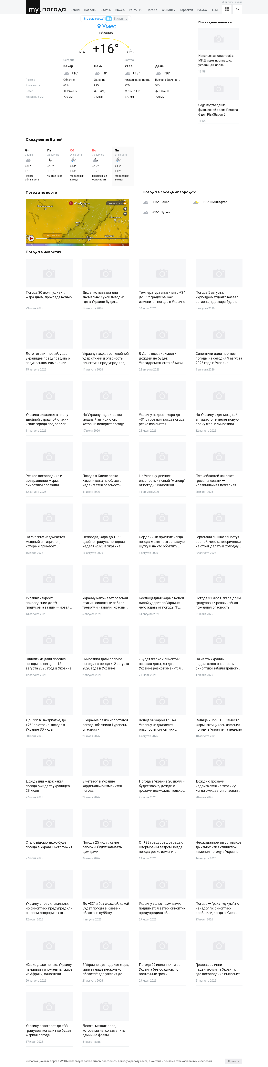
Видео (120, 10)
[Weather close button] (77, 222)
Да (109, 18)
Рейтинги (135, 10)
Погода (54, 9)
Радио (202, 10)
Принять (233, 1061)
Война (75, 10)
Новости (90, 10)
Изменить (120, 18)
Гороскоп (186, 10)
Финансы (169, 10)
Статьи (105, 10)
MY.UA (34, 7)
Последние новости (215, 22)
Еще (215, 10)
